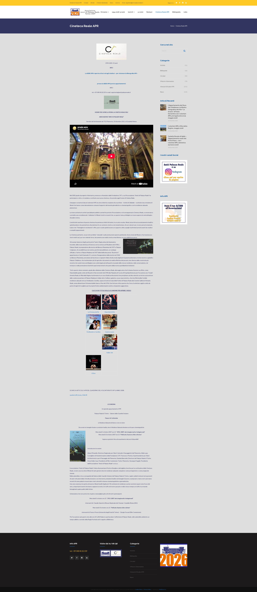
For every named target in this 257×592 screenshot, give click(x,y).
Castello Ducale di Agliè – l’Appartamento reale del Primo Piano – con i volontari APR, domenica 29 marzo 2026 (177, 141)
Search (184, 51)
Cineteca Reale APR (162, 12)
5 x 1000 (140, 12)
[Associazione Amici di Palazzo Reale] (85, 12)
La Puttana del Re (93, 312)
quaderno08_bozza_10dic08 (78, 395)
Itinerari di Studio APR (76, 3)
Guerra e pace (109, 332)
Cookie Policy (138, 589)
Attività (92, 3)
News (111, 3)
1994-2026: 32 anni (118, 12)
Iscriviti (130, 12)
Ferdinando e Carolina (93, 332)
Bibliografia (176, 12)
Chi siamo (103, 12)
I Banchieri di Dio (109, 312)
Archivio (117, 3)
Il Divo (93, 373)
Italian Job (109, 352)
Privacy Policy (147, 589)
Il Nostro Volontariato (102, 3)
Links (185, 12)
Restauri (149, 12)
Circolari (86, 3)
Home (172, 26)
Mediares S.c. (162, 589)
